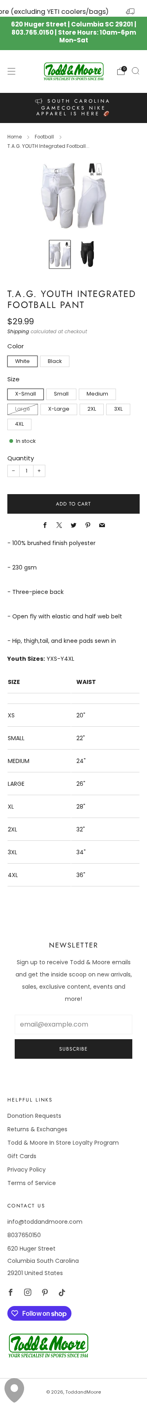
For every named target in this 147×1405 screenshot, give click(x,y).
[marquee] (73, 8)
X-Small (25, 393)
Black (55, 361)
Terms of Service (31, 1183)
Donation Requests (34, 1116)
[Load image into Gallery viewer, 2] (87, 254)
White (22, 361)
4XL (19, 423)
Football (44, 137)
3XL (118, 408)
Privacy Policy (26, 1169)
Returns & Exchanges (37, 1129)
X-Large (58, 408)
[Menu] (11, 71)
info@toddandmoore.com (44, 1222)
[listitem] (73, 108)
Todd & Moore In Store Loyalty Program (63, 1143)
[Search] (135, 71)
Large (22, 408)
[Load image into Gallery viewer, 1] (60, 254)
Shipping (18, 331)
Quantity (20, 458)
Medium (97, 393)
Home (14, 137)
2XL (91, 408)
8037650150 (24, 1235)
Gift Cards (21, 1156)
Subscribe (73, 1049)
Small (61, 393)
